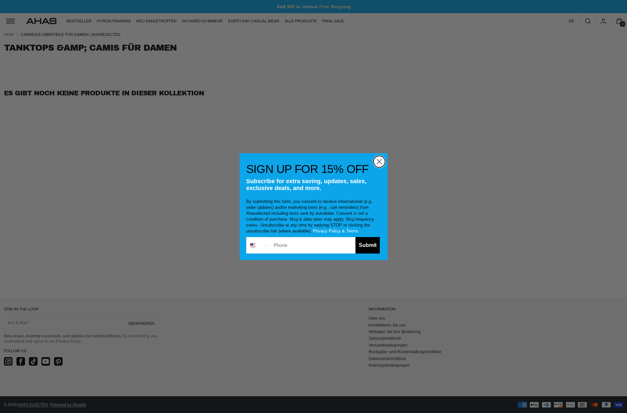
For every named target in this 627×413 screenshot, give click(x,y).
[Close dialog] (379, 161)
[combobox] (258, 245)
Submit (368, 245)
